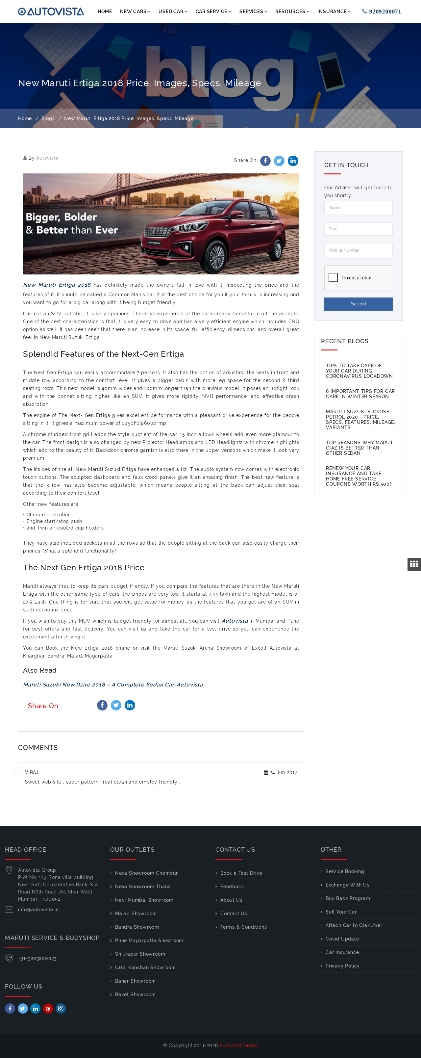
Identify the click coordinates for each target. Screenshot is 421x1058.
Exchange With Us (348, 885)
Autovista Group (238, 1045)
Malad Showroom (136, 913)
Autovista (47, 158)
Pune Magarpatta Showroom (149, 940)
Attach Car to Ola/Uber (354, 925)
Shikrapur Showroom (140, 954)
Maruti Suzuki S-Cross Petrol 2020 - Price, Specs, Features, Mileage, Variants (360, 419)
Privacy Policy (343, 965)
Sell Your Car (341, 912)
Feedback (232, 886)
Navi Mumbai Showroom (144, 900)
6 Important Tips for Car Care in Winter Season (360, 394)
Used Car (171, 11)
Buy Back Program (348, 898)
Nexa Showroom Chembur (146, 873)
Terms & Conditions (243, 927)
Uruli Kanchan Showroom (145, 967)
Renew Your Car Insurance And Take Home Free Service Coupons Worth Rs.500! (358, 476)
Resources (290, 11)
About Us (231, 900)
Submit (358, 303)
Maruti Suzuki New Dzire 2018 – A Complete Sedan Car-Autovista (113, 685)
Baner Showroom (135, 981)
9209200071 (381, 11)
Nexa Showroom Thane (143, 886)
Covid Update (342, 939)
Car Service (212, 11)
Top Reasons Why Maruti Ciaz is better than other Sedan (360, 448)
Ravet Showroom (135, 994)
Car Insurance (342, 952)
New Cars (133, 11)
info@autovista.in (38, 909)
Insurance (332, 11)
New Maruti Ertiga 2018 (58, 285)
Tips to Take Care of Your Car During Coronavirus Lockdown (359, 371)
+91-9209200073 (37, 958)
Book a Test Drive (241, 873)
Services (251, 11)
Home (105, 11)
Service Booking (345, 871)
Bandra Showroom (137, 927)
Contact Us (233, 913)
